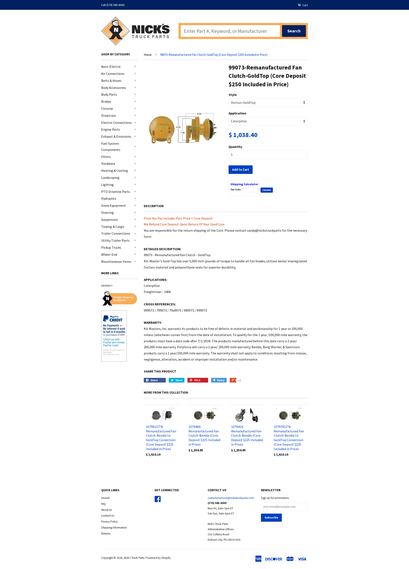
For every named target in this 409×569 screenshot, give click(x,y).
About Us (106, 510)
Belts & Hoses (111, 80)
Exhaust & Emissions (116, 136)
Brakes (106, 101)
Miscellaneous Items (116, 261)
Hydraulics (108, 198)
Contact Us (107, 515)
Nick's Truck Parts (134, 558)
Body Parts (109, 94)
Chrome (107, 108)
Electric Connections (116, 122)
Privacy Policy (109, 521)
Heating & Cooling (114, 170)
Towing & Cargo (112, 226)
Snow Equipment (113, 205)
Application (237, 113)
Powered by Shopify (158, 558)
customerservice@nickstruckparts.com (231, 498)
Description (154, 206)
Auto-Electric (111, 66)
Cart (305, 5)
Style (233, 94)
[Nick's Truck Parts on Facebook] (157, 500)
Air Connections (112, 73)
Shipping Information (114, 527)
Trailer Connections (115, 233)
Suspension (109, 219)
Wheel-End (109, 254)
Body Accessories (113, 87)
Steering (107, 212)
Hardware (108, 163)
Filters (106, 157)
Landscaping (110, 177)
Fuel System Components (110, 146)
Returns (105, 533)
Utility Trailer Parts (115, 240)
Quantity (235, 146)
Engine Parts (110, 129)
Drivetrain (108, 115)
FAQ (103, 504)
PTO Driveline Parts (115, 191)
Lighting (107, 184)
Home (148, 55)
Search (105, 498)
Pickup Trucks (111, 247)
